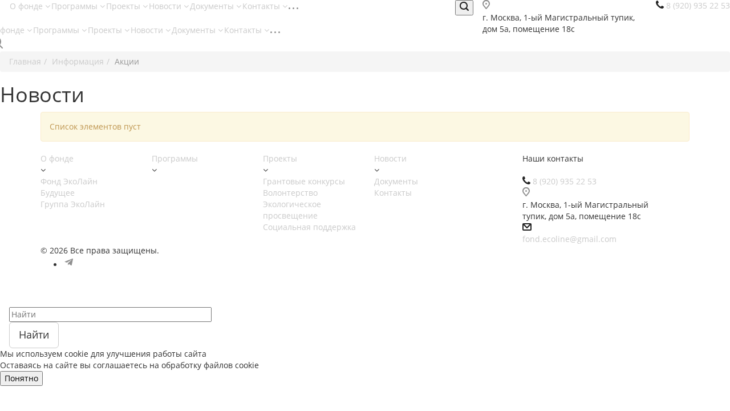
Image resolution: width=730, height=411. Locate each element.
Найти (34, 334)
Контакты (262, 6)
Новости (166, 6)
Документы (213, 6)
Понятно (21, 378)
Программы (75, 6)
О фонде (27, 6)
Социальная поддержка (309, 226)
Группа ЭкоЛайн (72, 204)
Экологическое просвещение (292, 210)
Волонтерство (290, 192)
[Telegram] (69, 264)
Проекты (124, 6)
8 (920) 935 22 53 (565, 181)
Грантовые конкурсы (304, 181)
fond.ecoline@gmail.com (569, 238)
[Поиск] (464, 7)
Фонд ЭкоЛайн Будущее (69, 187)
